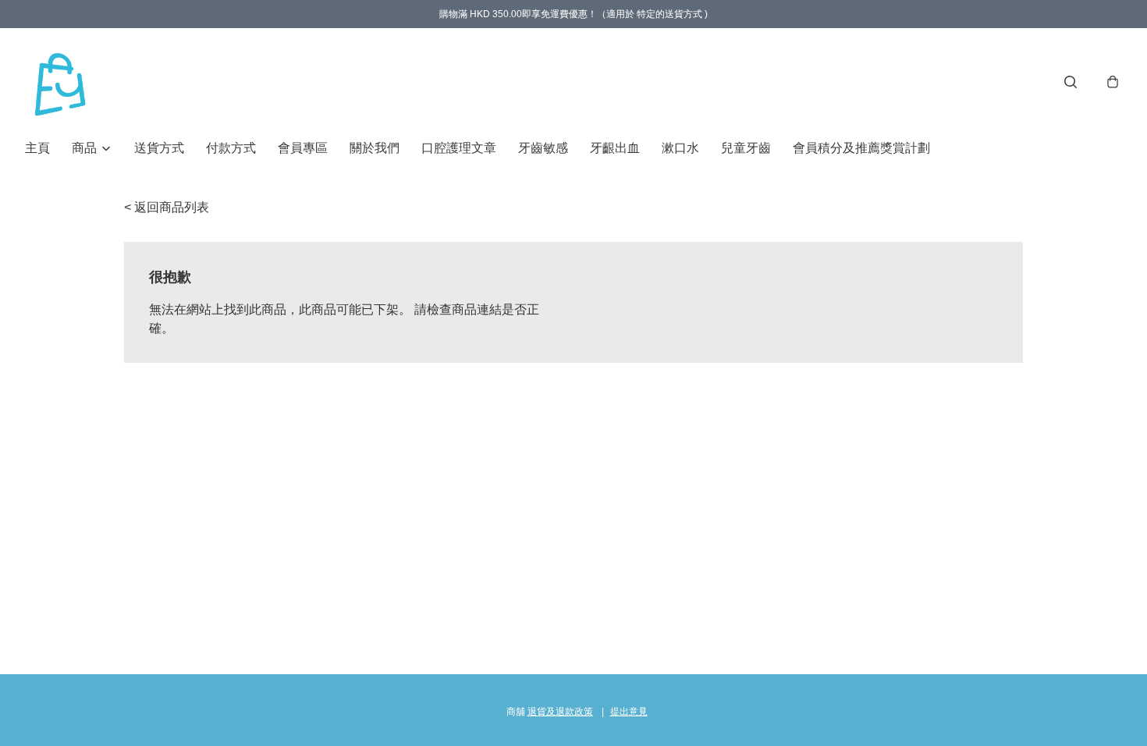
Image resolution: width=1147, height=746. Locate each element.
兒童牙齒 (746, 148)
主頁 (37, 148)
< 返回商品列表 (166, 207)
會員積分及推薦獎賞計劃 (861, 148)
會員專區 (303, 148)
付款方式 (231, 148)
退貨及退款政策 (560, 711)
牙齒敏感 (543, 148)
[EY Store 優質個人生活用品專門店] (60, 82)
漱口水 (680, 148)
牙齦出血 (615, 148)
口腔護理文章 (458, 148)
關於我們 (374, 148)
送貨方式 (159, 148)
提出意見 (629, 711)
